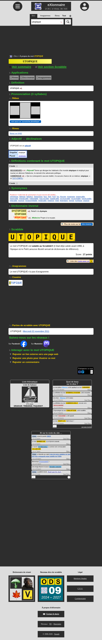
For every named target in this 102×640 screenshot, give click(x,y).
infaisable (13, 201)
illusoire (63, 197)
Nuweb (56, 634)
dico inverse (86, 224)
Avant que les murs (54, 472)
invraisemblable (31, 201)
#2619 (49, 436)
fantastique (38, 197)
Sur (14, 344)
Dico (16, 56)
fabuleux (29, 197)
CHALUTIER (71, 410)
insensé (21, 201)
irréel (57, 201)
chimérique (14, 197)
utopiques (22, 156)
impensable (80, 197)
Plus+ (89, 389)
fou (58, 197)
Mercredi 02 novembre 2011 (36, 331)
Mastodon (57, 624)
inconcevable (65, 199)
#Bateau (65, 387)
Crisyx (34, 436)
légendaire (64, 201)
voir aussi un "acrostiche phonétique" (25, 121)
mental (71, 201)
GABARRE (86, 387)
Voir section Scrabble (52, 66)
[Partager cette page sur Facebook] (79, 372)
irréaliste (51, 201)
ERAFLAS (62, 421)
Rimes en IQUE (16, 134)
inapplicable (54, 199)
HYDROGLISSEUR (73, 393)
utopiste (86, 201)
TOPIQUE (15, 282)
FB (50, 624)
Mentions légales (80, 579)
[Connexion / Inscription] (84, 6)
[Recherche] (68, 21)
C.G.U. (80, 589)
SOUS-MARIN (58, 405)
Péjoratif (30, 170)
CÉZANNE (61, 416)
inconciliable (76, 199)
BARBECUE (41, 441)
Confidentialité (80, 599)
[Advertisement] (51, 39)
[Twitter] (82, 373)
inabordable (33, 199)
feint (49, 197)
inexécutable (86, 199)
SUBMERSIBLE (72, 403)
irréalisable (42, 201)
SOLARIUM (36, 449)
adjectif (28, 146)
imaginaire (71, 197)
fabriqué (22, 197)
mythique (78, 201)
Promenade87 (43, 461)
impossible (14, 199)
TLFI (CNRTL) (17, 178)
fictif (54, 197)
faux (45, 197)
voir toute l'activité (86, 427)
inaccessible (44, 199)
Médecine (36, 218)
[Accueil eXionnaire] (11, 56)
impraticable (23, 199)
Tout (85, 400)
